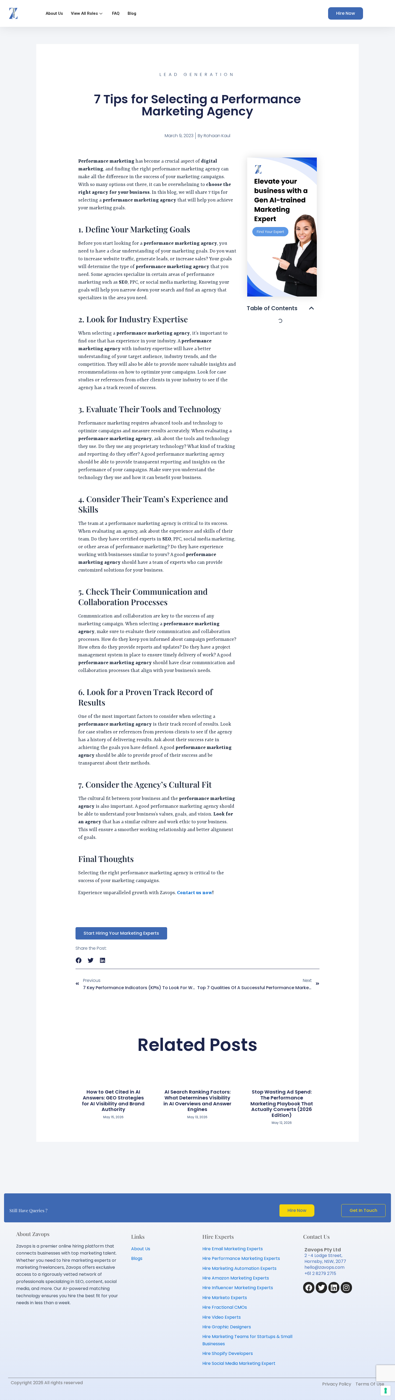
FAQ (116, 13)
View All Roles (84, 13)
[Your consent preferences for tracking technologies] (385, 1391)
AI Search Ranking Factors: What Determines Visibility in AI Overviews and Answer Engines (197, 1100)
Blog (132, 13)
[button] (311, 308)
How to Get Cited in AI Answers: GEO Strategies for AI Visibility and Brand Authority (113, 1100)
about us (54, 13)
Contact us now (194, 892)
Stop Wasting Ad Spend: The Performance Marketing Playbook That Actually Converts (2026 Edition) (281, 1103)
